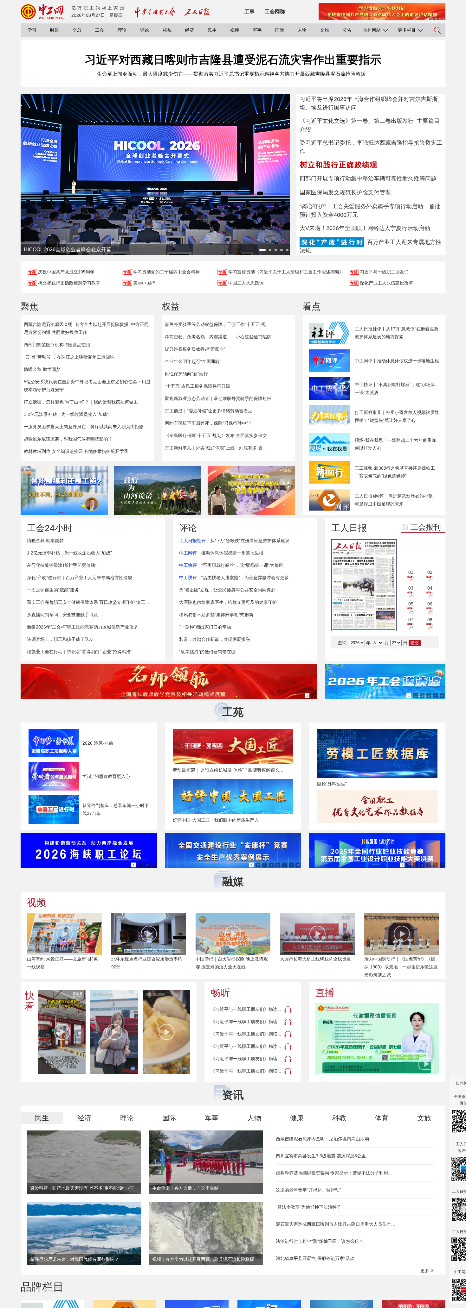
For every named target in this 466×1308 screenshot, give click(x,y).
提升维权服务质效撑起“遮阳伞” (195, 349)
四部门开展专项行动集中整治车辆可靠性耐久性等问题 (368, 178)
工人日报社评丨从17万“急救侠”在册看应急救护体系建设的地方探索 (396, 332)
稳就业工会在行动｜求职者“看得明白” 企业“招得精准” (79, 651)
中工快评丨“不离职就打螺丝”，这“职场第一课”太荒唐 (395, 388)
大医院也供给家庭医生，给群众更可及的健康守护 (228, 602)
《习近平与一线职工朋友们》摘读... (246, 1009)
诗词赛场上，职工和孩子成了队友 (60, 639)
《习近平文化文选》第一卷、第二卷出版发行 (357, 121)
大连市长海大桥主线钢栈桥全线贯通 (315, 958)
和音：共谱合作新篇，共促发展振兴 (214, 639)
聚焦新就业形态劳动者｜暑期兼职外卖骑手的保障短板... (220, 398)
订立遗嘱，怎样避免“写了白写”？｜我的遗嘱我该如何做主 (81, 401)
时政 (54, 30)
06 (429, 603)
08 (429, 619)
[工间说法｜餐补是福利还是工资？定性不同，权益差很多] (64, 490)
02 (429, 572)
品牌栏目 (42, 1287)
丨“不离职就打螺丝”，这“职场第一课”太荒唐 (231, 565)
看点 (311, 306)
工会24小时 (50, 528)
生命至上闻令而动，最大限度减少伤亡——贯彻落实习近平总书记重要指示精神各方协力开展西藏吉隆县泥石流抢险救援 (231, 74)
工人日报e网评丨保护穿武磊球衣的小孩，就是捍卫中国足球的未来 (396, 499)
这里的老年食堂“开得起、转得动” (308, 1189)
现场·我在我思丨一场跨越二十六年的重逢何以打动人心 (395, 444)
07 (410, 619)
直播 (324, 992)
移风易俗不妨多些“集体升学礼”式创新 (216, 614)
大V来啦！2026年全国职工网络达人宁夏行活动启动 (365, 228)
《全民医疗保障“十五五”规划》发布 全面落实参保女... (218, 435)
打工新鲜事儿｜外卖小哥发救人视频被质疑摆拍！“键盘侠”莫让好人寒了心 (397, 416)
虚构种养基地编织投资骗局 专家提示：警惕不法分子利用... (334, 1172)
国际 (279, 30)
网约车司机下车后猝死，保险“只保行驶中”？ (208, 423)
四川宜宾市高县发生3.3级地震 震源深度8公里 (321, 1155)
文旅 (324, 30)
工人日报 (349, 528)
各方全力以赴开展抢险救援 (101, 324)
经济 (189, 30)
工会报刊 (426, 527)
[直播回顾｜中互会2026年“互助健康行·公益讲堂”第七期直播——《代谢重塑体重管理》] (377, 1038)
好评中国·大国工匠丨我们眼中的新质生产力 (216, 820)
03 (410, 588)
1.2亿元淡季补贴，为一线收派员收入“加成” (66, 414)
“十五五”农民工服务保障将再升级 (197, 386)
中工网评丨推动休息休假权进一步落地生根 (397, 360)
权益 (167, 30)
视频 (234, 30)
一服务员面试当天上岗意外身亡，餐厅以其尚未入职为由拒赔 (84, 426)
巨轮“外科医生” (332, 783)
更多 (425, 1270)
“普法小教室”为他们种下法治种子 (308, 1207)
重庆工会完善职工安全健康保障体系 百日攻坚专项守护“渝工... (88, 602)
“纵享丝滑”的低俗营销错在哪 (207, 651)
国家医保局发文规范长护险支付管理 (345, 192)
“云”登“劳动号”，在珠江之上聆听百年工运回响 (69, 357)
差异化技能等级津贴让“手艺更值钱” (62, 565)
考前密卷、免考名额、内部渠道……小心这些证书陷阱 (218, 336)
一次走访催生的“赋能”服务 (53, 589)
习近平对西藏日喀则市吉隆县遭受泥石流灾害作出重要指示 (233, 59)
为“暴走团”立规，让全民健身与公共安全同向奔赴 (227, 589)
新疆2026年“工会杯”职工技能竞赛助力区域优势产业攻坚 (82, 626)
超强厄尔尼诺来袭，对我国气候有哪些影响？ (68, 438)
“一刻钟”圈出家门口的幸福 (205, 626)
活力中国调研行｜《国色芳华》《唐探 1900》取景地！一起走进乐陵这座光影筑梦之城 (401, 966)
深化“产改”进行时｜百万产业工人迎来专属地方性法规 (79, 577)
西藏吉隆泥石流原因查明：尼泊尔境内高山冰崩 (322, 1138)
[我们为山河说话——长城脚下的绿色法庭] (157, 490)
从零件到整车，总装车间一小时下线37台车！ (115, 809)
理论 (122, 30)
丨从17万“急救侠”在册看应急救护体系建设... (236, 540)
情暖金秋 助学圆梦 (42, 369)
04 (429, 588)
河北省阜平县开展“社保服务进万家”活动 (315, 1258)
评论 (144, 30)
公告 (347, 30)
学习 (32, 30)
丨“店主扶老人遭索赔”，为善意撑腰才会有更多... (236, 577)
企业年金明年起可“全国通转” (193, 361)
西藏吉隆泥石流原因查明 (48, 324)
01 (410, 572)
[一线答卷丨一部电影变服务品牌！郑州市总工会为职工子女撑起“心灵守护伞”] (251, 490)
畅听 (220, 992)
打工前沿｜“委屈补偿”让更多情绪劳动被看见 (208, 410)
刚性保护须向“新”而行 (186, 373)
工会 (99, 30)
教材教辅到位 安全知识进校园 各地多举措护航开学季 (76, 451)
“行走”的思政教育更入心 (106, 776)
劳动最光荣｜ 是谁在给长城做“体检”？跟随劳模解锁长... (228, 770)
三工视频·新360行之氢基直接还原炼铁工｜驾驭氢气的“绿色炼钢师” (395, 472)
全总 (77, 30)
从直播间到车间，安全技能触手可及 (62, 614)
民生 (212, 30)
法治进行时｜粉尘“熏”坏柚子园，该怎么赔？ (319, 1241)
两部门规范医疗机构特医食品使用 (57, 344)
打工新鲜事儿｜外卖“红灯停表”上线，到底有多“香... (216, 447)
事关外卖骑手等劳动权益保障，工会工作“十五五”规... (217, 324)
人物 (302, 30)
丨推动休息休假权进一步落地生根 (221, 552)
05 (410, 603)
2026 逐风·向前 (97, 743)
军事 (257, 30)
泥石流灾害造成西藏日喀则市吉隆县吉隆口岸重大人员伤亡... (335, 1224)
